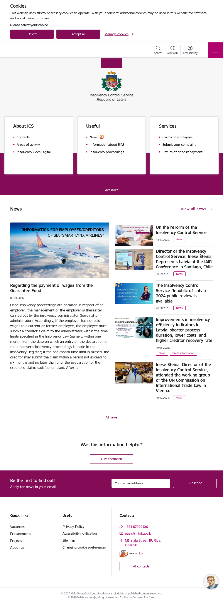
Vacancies (17, 527)
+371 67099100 (136, 527)
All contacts (141, 566)
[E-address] (128, 553)
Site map (69, 540)
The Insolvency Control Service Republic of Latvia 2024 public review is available (181, 293)
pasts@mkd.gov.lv (138, 533)
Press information (183, 353)
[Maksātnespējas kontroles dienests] (37, 50)
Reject (32, 34)
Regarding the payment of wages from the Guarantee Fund (51, 288)
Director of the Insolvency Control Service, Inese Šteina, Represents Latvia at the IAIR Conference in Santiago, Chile (184, 259)
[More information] (140, 553)
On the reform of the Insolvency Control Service (181, 230)
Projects (16, 541)
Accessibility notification (80, 533)
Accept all (78, 34)
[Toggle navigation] (215, 50)
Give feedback (111, 459)
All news (111, 417)
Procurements (20, 534)
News (179, 239)
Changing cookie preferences (84, 547)
